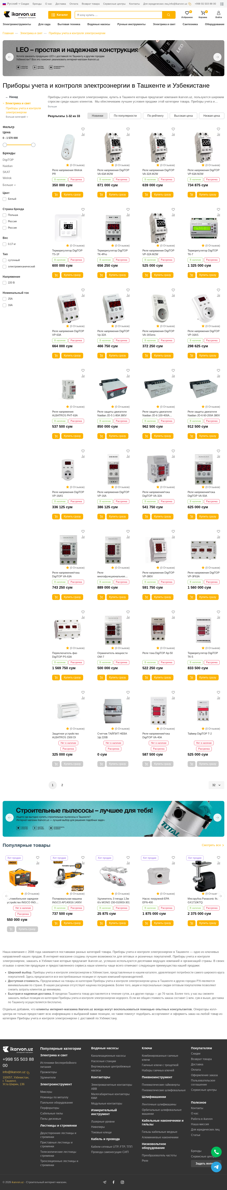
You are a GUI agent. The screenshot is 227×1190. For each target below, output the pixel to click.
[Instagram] (122, 1182)
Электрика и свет (164, 24)
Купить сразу (72, 194)
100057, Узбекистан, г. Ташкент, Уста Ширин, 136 (16, 1081)
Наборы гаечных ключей (158, 1070)
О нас (194, 1113)
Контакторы (100, 1077)
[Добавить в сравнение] (83, 134)
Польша (13, 214)
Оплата (196, 1069)
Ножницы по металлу (54, 1097)
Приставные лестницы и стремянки (56, 1144)
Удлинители (48, 1077)
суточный (14, 260)
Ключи (147, 1048)
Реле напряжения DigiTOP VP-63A (68, 333)
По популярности (125, 115)
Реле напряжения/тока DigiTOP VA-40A (156, 735)
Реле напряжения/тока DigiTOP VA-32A (156, 494)
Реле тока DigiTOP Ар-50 (157, 652)
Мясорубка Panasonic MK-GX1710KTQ (158, 900)
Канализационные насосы (108, 1055)
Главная (8, 33)
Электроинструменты (17, 24)
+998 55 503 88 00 (18, 1062)
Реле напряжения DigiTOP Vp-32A (113, 333)
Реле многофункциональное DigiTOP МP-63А (111, 574)
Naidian (8, 166)
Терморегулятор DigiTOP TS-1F (67, 252)
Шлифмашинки (154, 1097)
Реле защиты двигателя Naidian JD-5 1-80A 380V (112, 413)
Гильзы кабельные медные (159, 1131)
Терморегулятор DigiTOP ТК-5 (203, 654)
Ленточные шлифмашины (159, 1104)
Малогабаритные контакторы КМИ (110, 1096)
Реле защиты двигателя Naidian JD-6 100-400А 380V (157, 413)
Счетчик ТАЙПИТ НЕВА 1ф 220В (112, 735)
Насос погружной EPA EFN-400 (110, 900)
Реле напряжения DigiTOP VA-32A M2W (158, 172)
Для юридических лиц (205, 1129)
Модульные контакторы (106, 1103)
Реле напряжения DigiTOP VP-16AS (204, 333)
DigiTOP (8, 159)
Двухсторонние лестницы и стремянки (58, 1135)
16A (10, 305)
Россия (12, 221)
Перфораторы (49, 1107)
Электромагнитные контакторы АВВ (111, 1086)
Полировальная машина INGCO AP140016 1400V (22, 900)
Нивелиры (98, 1126)
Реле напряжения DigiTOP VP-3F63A (204, 574)
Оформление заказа (204, 1075)
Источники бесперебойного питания (58, 1064)
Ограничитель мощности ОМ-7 (112, 654)
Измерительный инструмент (104, 1112)
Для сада (44, 24)
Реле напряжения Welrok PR (67, 172)
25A (10, 298)
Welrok (7, 178)
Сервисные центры (204, 1089)
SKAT (6, 172)
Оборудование (214, 24)
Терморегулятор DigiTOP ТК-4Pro (112, 252)
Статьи (195, 1135)
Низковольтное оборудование (154, 1145)
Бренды (196, 1150)
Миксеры (46, 1091)
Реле (145, 1160)
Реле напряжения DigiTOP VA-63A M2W (113, 172)
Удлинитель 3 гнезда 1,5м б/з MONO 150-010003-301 (68, 900)
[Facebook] (113, 1182)
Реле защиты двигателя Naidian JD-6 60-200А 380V (204, 413)
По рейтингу (155, 115)
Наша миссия (200, 1124)
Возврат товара (201, 1059)
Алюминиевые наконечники (160, 1137)
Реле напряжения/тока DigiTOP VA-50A (201, 494)
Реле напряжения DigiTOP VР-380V (158, 574)
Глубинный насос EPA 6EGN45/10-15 (201, 900)
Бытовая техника (69, 24)
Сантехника (190, 24)
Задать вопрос (206, 1163)
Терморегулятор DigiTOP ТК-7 (203, 252)
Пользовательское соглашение (203, 1082)
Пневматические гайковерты (161, 1084)
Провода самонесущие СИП (110, 1152)
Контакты (197, 1108)
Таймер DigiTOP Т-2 (200, 733)
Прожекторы (48, 1072)
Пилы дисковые (50, 1118)
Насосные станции (103, 1061)
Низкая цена (211, 115)
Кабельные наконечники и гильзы (163, 1122)
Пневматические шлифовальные (164, 1090)
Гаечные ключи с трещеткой (160, 1065)
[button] (9, 57)
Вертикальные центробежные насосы (111, 1068)
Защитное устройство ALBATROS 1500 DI (65, 735)
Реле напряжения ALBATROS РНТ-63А (65, 413)
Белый (12, 198)
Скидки (195, 1053)
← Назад (11, 97)
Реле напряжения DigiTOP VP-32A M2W (158, 252)
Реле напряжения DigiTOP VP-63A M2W (204, 172)
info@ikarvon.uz (14, 1072)
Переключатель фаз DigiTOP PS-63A (64, 654)
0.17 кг (12, 243)
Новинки (97, 115)
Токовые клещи (101, 1132)
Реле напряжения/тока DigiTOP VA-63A (65, 574)
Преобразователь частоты (159, 1155)
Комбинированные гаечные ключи (160, 1057)
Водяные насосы (98, 24)
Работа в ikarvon (202, 1118)
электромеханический (21, 266)
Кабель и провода (105, 1139)
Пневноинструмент (157, 1077)
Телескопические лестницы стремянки (58, 1153)
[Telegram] (104, 1182)
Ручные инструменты (131, 24)
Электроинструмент (56, 1084)
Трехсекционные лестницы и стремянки (59, 1163)
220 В (11, 282)
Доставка (197, 1064)
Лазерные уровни (103, 1121)
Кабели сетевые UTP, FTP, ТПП (111, 1146)
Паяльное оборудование (56, 1102)
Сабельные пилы (51, 1113)
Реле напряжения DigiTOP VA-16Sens (158, 333)
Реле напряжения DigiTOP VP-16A (113, 494)
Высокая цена (183, 115)
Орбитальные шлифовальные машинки (162, 1111)
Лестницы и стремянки (58, 1125)
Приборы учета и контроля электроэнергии (77, 33)
